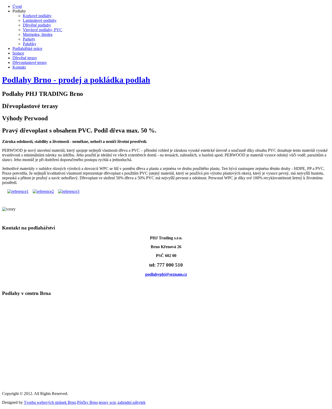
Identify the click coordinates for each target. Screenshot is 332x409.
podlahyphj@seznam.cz (166, 274)
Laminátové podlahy (40, 20)
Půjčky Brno (87, 402)
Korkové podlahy (37, 16)
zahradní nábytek (131, 402)
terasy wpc (107, 402)
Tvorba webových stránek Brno (50, 402)
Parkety (29, 39)
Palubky (29, 44)
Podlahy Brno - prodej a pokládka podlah (76, 79)
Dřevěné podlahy (37, 25)
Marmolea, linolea (37, 34)
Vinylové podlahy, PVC (42, 30)
